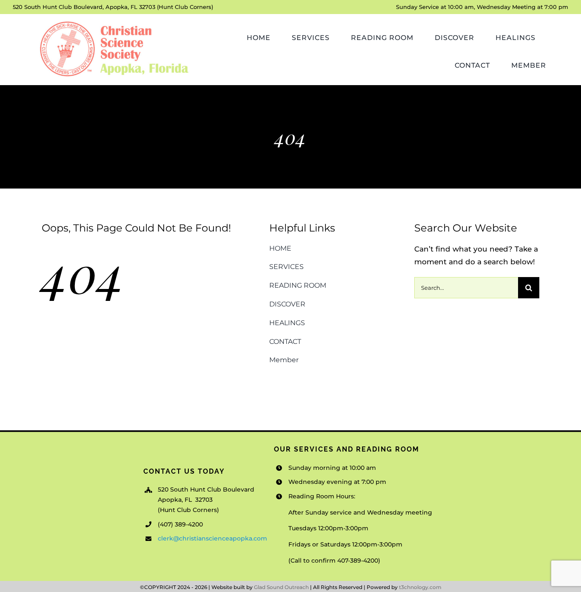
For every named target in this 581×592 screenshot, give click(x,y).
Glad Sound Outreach (281, 587)
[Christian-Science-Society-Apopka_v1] (113, 21)
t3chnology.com (420, 587)
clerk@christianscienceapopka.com (212, 538)
